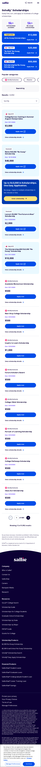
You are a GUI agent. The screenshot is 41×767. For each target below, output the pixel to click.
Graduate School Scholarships (13, 616)
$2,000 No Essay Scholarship (12, 644)
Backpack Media (8, 588)
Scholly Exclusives (13, 80)
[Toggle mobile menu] (38, 3)
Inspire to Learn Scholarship (17, 343)
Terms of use (7, 702)
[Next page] (28, 518)
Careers (5, 583)
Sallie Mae (5, 579)
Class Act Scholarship (14, 491)
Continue (29, 764)
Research (5, 592)
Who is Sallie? (7, 570)
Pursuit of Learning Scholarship (18, 432)
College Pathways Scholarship (17, 461)
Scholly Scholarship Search (12, 653)
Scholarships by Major (10, 625)
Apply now (19, 131)
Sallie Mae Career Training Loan (14, 681)
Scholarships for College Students (14, 612)
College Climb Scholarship (16, 402)
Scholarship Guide (8, 607)
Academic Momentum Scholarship (19, 284)
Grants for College (8, 633)
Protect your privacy (9, 696)
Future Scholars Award (15, 373)
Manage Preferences (13, 764)
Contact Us (6, 575)
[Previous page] (10, 518)
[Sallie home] (5, 3)
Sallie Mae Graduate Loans (12, 672)
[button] (9, 705)
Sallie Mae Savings (9, 686)
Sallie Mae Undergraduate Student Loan (17, 677)
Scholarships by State (10, 620)
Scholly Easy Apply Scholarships (14, 657)
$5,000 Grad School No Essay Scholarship (17, 649)
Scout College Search (10, 603)
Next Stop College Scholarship (17, 313)
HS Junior (29, 80)
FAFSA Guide (7, 629)
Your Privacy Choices (9, 699)
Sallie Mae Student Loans (11, 668)
